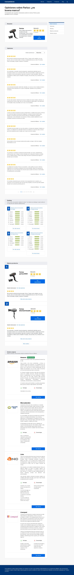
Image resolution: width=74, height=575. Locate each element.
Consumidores (9, 2)
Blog (63, 1)
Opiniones (52, 26)
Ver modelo (42, 64)
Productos (56, 1)
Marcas (42, 1)
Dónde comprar (53, 33)
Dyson (11, 214)
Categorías (49, 1)
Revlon (11, 212)
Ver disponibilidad (37, 281)
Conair (11, 218)
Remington (12, 224)
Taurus (11, 222)
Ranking (51, 28)
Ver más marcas (16, 228)
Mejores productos (54, 31)
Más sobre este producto (26, 299)
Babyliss (11, 220)
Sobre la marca (53, 23)
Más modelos (26, 343)
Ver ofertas (39, 37)
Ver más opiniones (21, 288)
